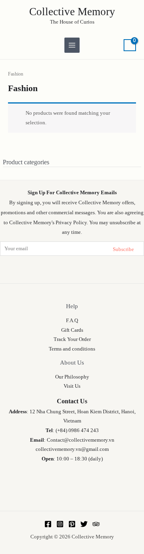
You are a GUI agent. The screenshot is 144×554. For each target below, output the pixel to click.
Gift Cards (72, 330)
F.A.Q (72, 320)
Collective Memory (72, 12)
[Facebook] (48, 524)
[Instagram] (60, 524)
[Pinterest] (72, 524)
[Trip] (96, 524)
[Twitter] (84, 524)
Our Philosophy (72, 377)
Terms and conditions (72, 349)
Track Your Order (72, 339)
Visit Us (72, 386)
